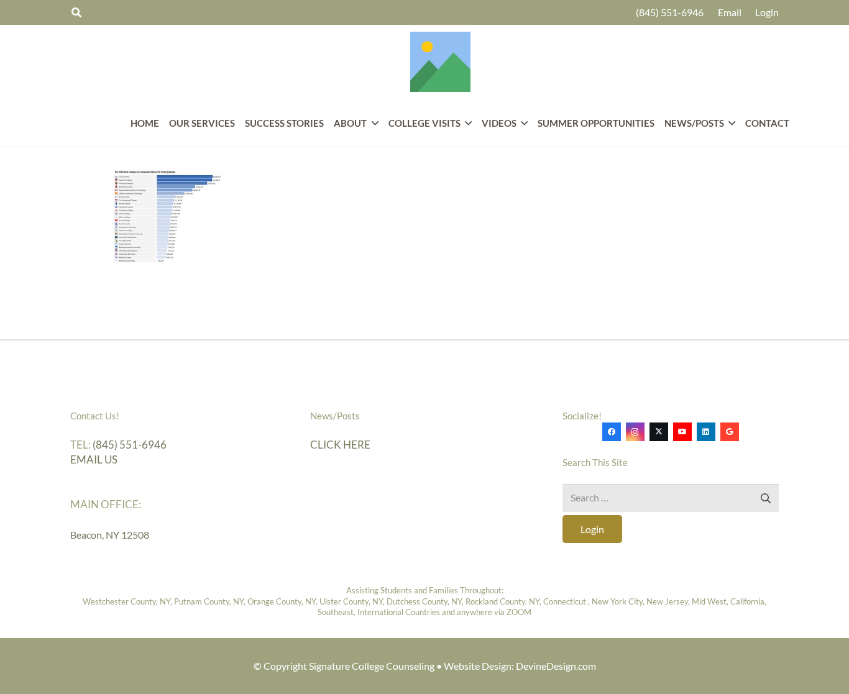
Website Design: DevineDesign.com (520, 666)
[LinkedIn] (706, 431)
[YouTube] (682, 431)
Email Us (93, 459)
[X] (658, 431)
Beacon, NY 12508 (109, 535)
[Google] (729, 431)
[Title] (440, 62)
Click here (340, 444)
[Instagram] (635, 431)
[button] (372, 123)
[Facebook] (611, 431)
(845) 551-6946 (130, 444)
